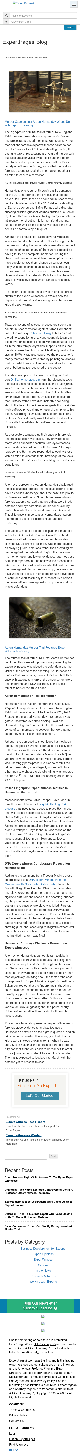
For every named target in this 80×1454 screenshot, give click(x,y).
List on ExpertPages (22, 1439)
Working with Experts (43, 1281)
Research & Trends (43, 1276)
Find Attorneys (18, 1444)
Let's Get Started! (40, 1096)
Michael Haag (42, 333)
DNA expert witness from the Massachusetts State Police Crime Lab (35, 882)
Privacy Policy (46, 1381)
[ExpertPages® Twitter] (16, 1450)
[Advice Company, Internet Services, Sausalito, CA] (43, 1330)
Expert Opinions (43, 1254)
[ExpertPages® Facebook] (14, 1450)
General (43, 1265)
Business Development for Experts (43, 1248)
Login (12, 1433)
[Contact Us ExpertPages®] (10, 1450)
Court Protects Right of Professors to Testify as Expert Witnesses (39, 1179)
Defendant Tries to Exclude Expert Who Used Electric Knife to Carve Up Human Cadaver (38, 1215)
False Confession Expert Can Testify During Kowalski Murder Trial (38, 1227)
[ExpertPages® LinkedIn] (20, 1450)
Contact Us (16, 1421)
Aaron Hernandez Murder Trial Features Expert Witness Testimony (35, 649)
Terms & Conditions (22, 1410)
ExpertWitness (43, 1259)
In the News (43, 1270)
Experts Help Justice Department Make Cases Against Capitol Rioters (38, 1203)
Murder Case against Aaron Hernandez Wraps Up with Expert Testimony (37, 123)
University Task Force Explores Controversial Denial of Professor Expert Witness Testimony (39, 1191)
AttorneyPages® (45, 1344)
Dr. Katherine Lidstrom (25, 379)
